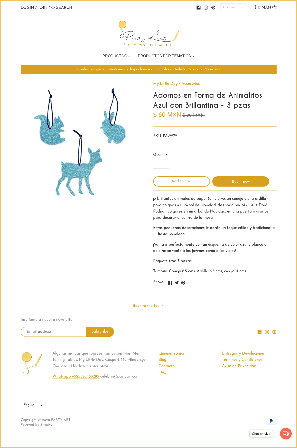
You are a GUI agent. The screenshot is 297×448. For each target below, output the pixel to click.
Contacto (166, 366)
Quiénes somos (171, 354)
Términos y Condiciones (242, 360)
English (229, 7)
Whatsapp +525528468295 (76, 376)
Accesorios (190, 84)
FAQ (162, 373)
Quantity (160, 154)
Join (42, 8)
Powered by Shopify (36, 425)
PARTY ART (61, 420)
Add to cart (181, 181)
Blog (162, 360)
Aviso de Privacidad (239, 366)
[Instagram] (206, 7)
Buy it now (241, 182)
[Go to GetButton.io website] (285, 443)
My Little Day (165, 84)
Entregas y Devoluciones (243, 354)
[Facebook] (198, 7)
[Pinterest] (213, 7)
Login (27, 8)
